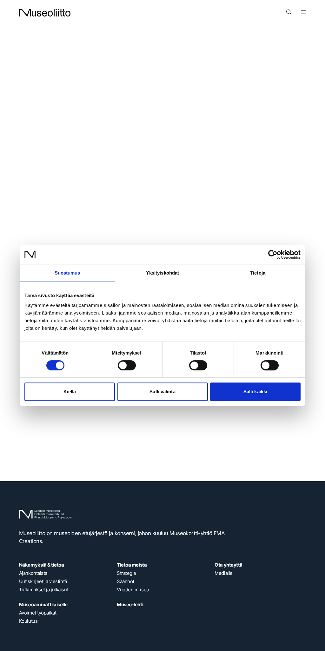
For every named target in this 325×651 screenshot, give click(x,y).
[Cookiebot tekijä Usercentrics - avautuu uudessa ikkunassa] (273, 254)
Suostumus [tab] (67, 273)
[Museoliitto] (44, 13)
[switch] (127, 365)
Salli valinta (162, 391)
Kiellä (69, 391)
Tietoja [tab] (257, 273)
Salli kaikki (255, 391)
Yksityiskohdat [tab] (162, 273)
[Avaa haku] (288, 12)
